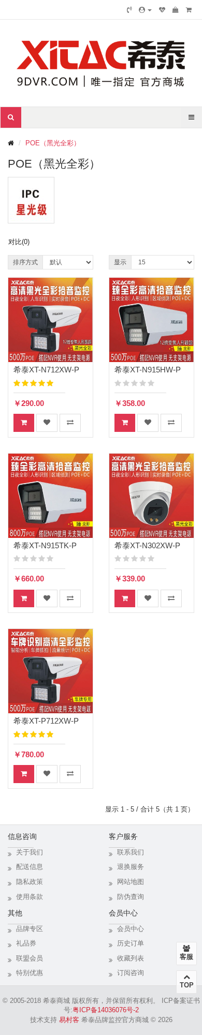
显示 (120, 262)
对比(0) (19, 242)
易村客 (69, 1020)
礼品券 (26, 943)
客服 (186, 957)
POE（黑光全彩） (52, 143)
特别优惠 (29, 973)
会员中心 (130, 929)
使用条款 (29, 897)
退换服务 (130, 867)
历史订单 (130, 943)
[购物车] (175, 9)
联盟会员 (29, 958)
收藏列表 (130, 958)
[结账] (189, 9)
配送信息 (29, 867)
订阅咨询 (130, 973)
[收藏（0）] (162, 9)
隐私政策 (29, 882)
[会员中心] (145, 9)
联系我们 (130, 852)
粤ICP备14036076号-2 (106, 1010)
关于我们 (29, 852)
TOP (187, 985)
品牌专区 (29, 929)
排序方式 (25, 262)
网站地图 (130, 882)
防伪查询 (130, 897)
